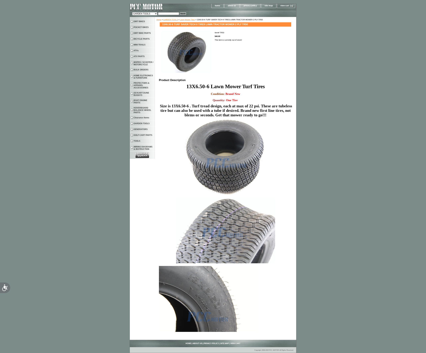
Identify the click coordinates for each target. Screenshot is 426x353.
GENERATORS (141, 129)
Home (158, 20)
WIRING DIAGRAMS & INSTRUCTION (143, 148)
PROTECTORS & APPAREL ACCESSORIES (141, 85)
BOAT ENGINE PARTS (140, 101)
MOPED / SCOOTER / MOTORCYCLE (143, 63)
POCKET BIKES (141, 27)
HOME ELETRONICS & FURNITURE (143, 76)
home (217, 5)
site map (269, 5)
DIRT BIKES (139, 21)
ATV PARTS (139, 56)
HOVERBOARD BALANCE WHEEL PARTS (142, 110)
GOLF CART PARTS (143, 135)
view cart (284, 5)
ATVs (136, 50)
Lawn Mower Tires (187, 20)
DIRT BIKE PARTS (142, 33)
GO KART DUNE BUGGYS (141, 94)
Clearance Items (141, 118)
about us (232, 5)
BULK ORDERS (141, 70)
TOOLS (137, 141)
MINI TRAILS (139, 45)
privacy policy (250, 5)
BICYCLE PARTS (142, 39)
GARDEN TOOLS (170, 20)
